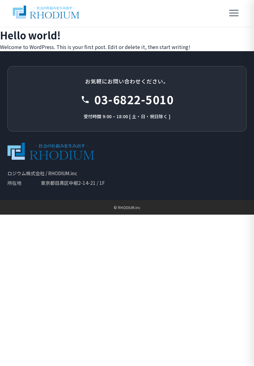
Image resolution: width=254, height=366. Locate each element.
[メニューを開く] (233, 13)
